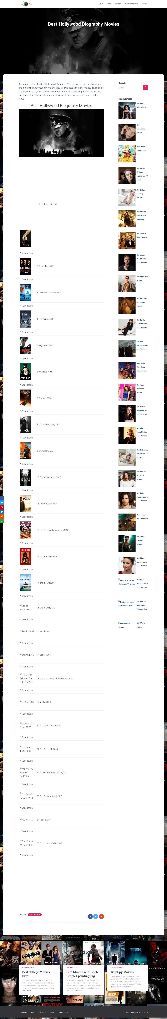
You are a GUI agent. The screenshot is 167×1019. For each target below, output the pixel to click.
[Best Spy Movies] (116, 962)
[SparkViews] (26, 4)
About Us (23, 1012)
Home (101, 4)
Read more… (27, 991)
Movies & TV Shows (131, 4)
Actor (109, 4)
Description (27, 253)
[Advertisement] (83, 57)
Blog (32, 1012)
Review (144, 4)
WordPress (144, 1012)
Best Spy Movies (122, 972)
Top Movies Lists (34, 914)
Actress (118, 4)
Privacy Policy (63, 1012)
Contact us (42, 1012)
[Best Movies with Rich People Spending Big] (81, 962)
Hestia (128, 1012)
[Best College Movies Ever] (30, 962)
